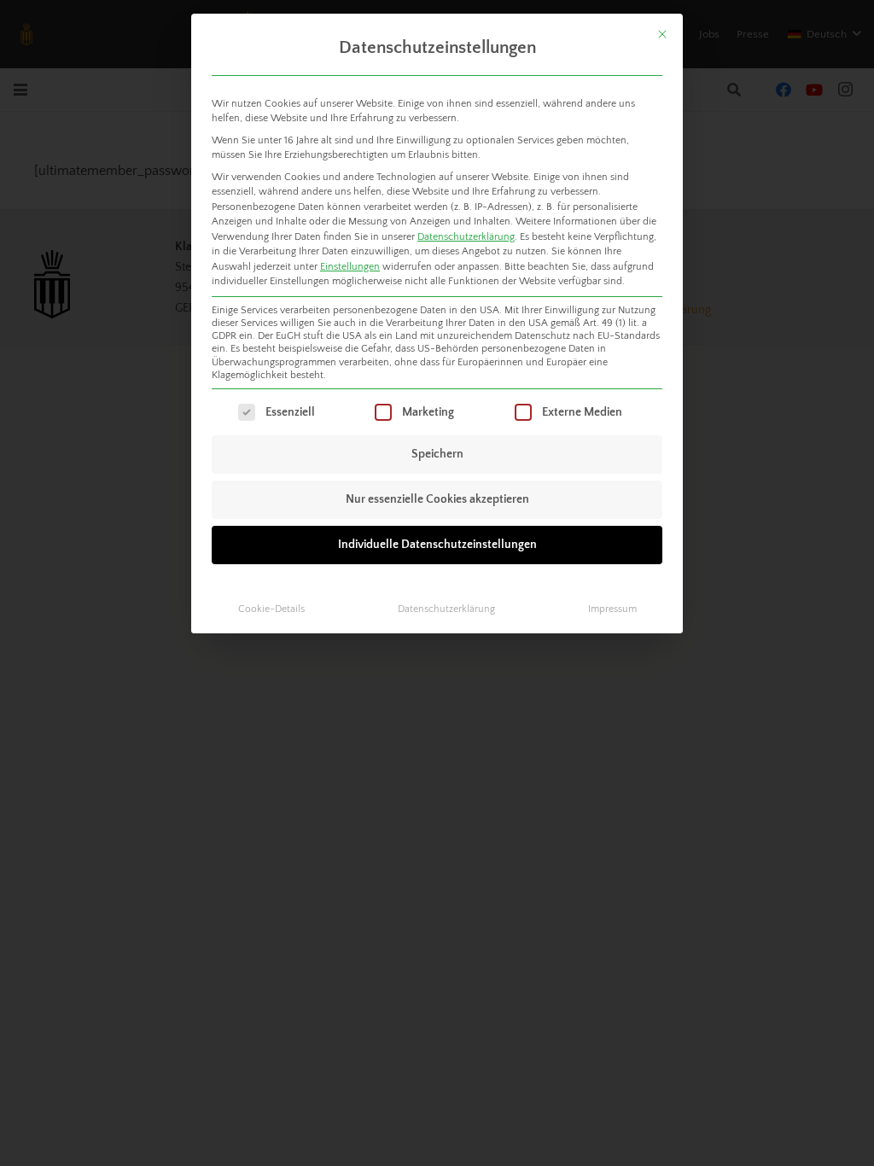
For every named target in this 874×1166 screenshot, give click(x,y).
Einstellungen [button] (350, 266)
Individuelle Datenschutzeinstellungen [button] (437, 544)
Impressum (612, 609)
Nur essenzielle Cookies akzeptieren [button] (437, 499)
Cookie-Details (271, 609)
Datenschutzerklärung (466, 236)
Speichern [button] (437, 454)
